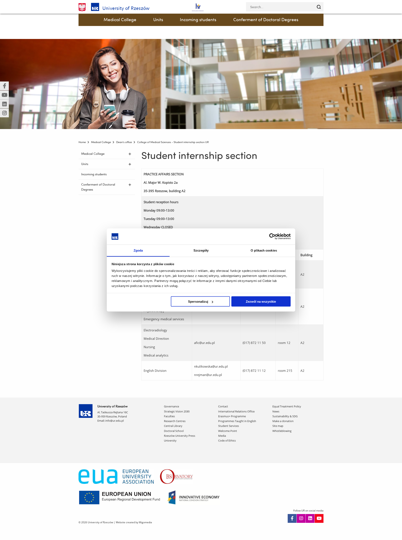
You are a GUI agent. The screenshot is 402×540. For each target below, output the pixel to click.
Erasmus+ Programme (232, 416)
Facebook (292, 518)
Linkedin (310, 518)
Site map (277, 426)
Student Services (228, 426)
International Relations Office (236, 411)
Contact (223, 406)
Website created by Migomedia (134, 522)
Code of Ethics (227, 440)
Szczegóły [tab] (201, 250)
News (275, 411)
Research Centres (175, 421)
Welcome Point (227, 431)
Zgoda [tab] (138, 250)
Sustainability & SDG (285, 416)
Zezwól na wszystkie (261, 301)
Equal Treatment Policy (286, 406)
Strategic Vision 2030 (176, 411)
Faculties (169, 416)
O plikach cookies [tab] (264, 250)
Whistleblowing (281, 431)
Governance (171, 406)
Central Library (173, 426)
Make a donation (283, 421)
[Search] (318, 7)
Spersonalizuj (198, 301)
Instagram (301, 518)
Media (222, 436)
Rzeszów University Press (179, 436)
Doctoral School (174, 431)
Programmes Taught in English (237, 421)
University (170, 440)
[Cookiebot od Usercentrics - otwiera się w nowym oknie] (272, 236)
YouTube (319, 518)
